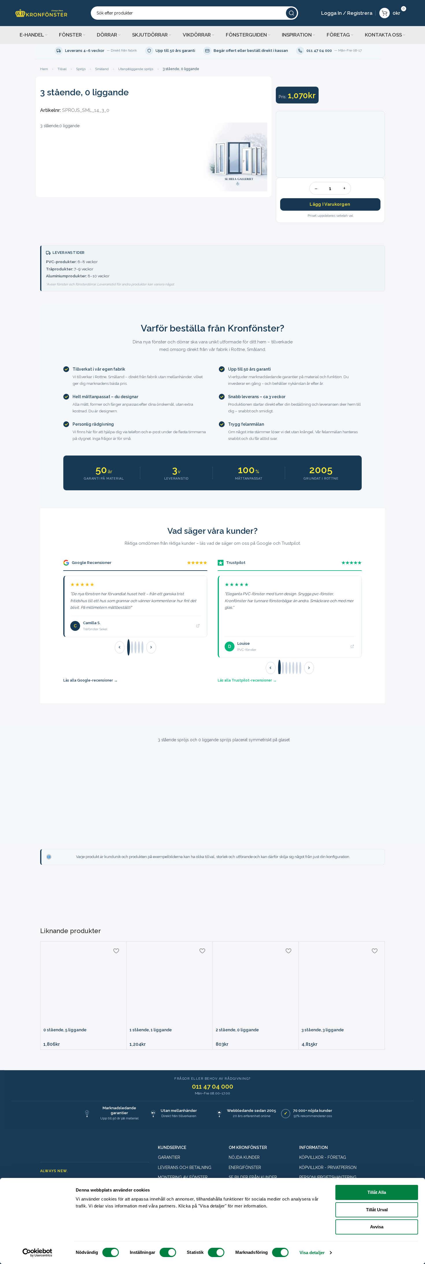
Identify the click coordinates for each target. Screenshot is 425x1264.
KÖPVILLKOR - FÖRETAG (322, 1157)
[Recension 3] (135, 647)
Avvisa (376, 1226)
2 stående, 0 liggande (237, 1030)
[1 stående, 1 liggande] (170, 984)
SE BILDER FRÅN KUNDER (253, 1177)
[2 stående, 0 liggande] (256, 984)
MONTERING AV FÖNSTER (183, 1177)
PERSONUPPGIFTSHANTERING (327, 1177)
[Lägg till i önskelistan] (116, 950)
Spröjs (81, 69)
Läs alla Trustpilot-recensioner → (247, 680)
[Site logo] (41, 12)
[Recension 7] (300, 668)
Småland (102, 69)
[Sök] (291, 13)
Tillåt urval (377, 1209)
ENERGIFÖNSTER (245, 1167)
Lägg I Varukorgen (330, 204)
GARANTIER (169, 1157)
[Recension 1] (128, 647)
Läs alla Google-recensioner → (90, 680)
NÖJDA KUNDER (244, 1157)
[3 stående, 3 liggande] (342, 984)
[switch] (168, 1252)
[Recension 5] (142, 647)
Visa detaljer (312, 1252)
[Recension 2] (132, 647)
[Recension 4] (139, 647)
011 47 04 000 (212, 1086)
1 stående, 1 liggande (151, 1030)
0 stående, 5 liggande (64, 1030)
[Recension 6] (297, 668)
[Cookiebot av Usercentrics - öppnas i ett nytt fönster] (37, 1252)
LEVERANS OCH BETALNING (184, 1167)
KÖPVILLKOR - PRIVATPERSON (327, 1167)
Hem (44, 69)
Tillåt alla (376, 1192)
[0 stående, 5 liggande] (83, 984)
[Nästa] (151, 647)
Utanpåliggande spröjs (135, 69)
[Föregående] (120, 647)
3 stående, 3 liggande (323, 1030)
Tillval (62, 69)
